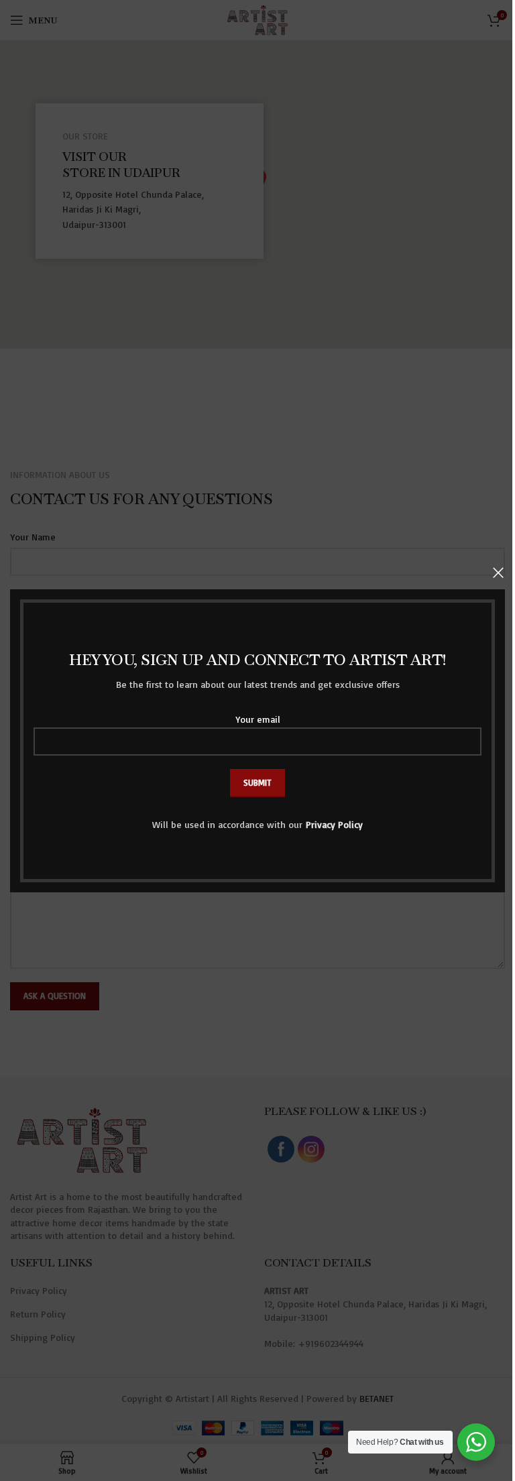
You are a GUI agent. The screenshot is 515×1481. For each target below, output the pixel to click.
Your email (257, 719)
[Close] (498, 572)
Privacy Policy (334, 823)
